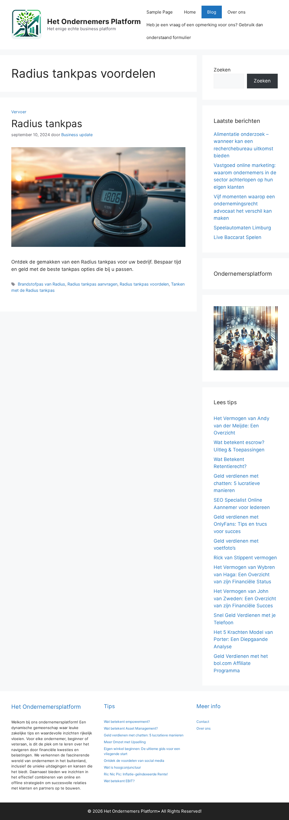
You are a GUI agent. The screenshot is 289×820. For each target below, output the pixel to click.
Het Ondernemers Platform (94, 21)
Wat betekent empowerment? (127, 721)
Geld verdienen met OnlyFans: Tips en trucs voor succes (240, 524)
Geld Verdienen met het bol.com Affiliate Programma (241, 663)
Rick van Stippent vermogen (245, 557)
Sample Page (159, 12)
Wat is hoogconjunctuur (122, 767)
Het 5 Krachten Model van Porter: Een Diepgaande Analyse (243, 639)
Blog (211, 12)
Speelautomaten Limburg (242, 227)
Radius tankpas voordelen (144, 284)
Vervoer (19, 111)
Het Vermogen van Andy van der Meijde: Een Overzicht (241, 426)
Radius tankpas (46, 123)
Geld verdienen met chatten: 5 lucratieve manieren (237, 483)
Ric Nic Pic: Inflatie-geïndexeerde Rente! (136, 774)
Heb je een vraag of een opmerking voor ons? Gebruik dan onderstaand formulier (204, 31)
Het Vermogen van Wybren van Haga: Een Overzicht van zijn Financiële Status (244, 574)
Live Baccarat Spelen (237, 237)
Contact (202, 721)
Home (190, 12)
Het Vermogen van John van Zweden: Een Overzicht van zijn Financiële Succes (245, 598)
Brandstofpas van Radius (41, 284)
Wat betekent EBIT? (119, 781)
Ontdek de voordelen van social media (134, 760)
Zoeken (222, 70)
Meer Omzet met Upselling (125, 742)
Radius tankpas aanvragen (92, 284)
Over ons (236, 12)
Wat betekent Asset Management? (131, 728)
